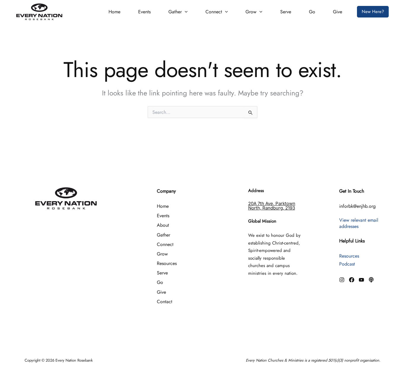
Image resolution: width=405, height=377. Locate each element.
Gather (175, 11)
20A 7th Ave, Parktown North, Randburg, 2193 (271, 205)
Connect (213, 11)
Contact (164, 301)
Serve (285, 11)
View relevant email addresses (358, 223)
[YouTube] (361, 279)
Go (312, 11)
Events (144, 11)
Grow (250, 11)
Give (337, 11)
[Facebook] (351, 279)
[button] (185, 12)
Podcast (347, 264)
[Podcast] (371, 279)
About (163, 225)
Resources (167, 263)
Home (114, 11)
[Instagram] (342, 279)
